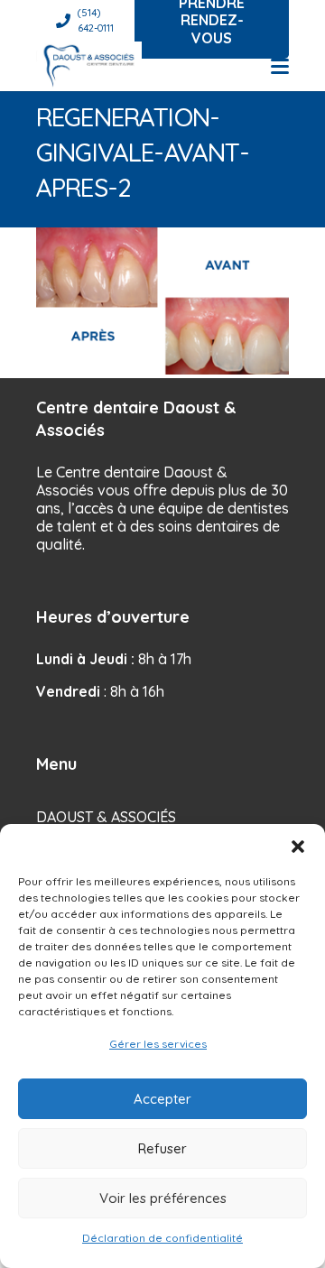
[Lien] (89, 66)
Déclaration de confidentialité (162, 1238)
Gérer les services (158, 1043)
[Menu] (280, 67)
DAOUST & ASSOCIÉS (106, 817)
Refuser (162, 1148)
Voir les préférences (163, 1198)
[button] (298, 847)
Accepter (162, 1098)
